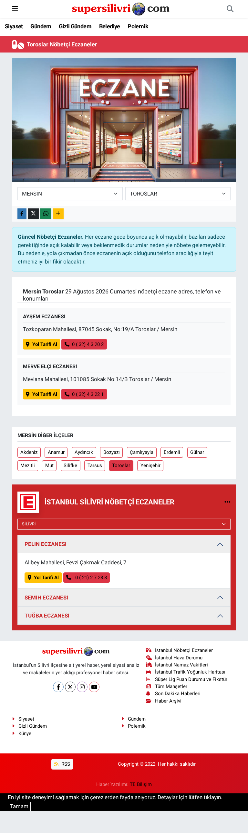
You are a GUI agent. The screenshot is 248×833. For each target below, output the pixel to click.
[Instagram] (82, 687)
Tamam (19, 806)
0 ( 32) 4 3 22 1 (88, 394)
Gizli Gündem (75, 26)
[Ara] (230, 9)
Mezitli (27, 465)
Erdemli (172, 452)
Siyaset (14, 26)
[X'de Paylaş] (33, 213)
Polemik (138, 26)
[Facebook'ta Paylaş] (21, 213)
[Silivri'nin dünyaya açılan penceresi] (121, 8)
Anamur (56, 452)
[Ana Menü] (15, 8)
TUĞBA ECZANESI (47, 615)
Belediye (109, 26)
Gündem (40, 26)
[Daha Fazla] (58, 213)
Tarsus (95, 465)
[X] (70, 687)
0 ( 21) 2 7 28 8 (90, 577)
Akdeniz (28, 452)
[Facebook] (58, 687)
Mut (49, 465)
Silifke (70, 465)
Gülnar (197, 452)
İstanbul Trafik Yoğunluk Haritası (190, 672)
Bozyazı (111, 452)
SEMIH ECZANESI (46, 597)
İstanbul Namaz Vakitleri (181, 665)
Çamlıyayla (141, 452)
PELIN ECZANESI (46, 544)
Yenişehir (150, 465)
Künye (24, 733)
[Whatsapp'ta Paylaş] (45, 213)
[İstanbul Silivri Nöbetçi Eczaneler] (227, 502)
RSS (65, 764)
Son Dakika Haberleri (178, 693)
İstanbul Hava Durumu (178, 658)
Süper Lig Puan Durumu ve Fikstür (191, 679)
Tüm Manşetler (171, 686)
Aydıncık (84, 452)
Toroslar (121, 465)
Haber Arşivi (168, 701)
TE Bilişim (141, 784)
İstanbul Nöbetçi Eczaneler (184, 650)
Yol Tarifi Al (44, 344)
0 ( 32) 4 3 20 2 (88, 344)
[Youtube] (94, 687)
